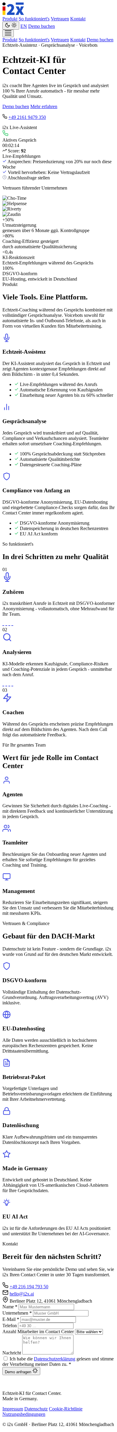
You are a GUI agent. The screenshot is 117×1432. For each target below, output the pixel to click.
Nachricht (11, 1352)
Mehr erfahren (43, 106)
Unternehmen (17, 1313)
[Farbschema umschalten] (10, 26)
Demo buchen (41, 26)
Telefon (9, 1325)
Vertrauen (60, 18)
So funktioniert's (34, 18)
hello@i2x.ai (22, 1293)
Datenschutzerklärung (54, 1358)
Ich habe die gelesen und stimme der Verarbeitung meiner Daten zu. (58, 1361)
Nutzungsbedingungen (23, 1414)
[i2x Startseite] (13, 13)
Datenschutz (36, 1408)
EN (23, 26)
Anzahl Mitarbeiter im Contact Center (38, 1331)
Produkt (9, 18)
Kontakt (78, 18)
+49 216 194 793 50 (29, 1286)
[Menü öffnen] (8, 33)
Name (9, 1306)
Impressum (12, 1408)
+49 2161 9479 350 (27, 117)
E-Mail (10, 1319)
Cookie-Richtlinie (65, 1408)
